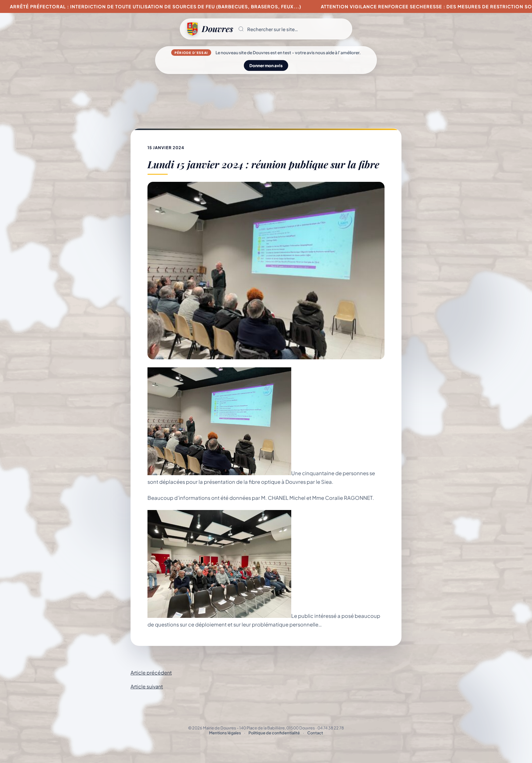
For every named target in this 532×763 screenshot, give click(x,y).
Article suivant (147, 686)
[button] (292, 29)
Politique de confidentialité (274, 732)
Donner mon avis (266, 65)
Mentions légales (225, 732)
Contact (315, 732)
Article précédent (151, 672)
